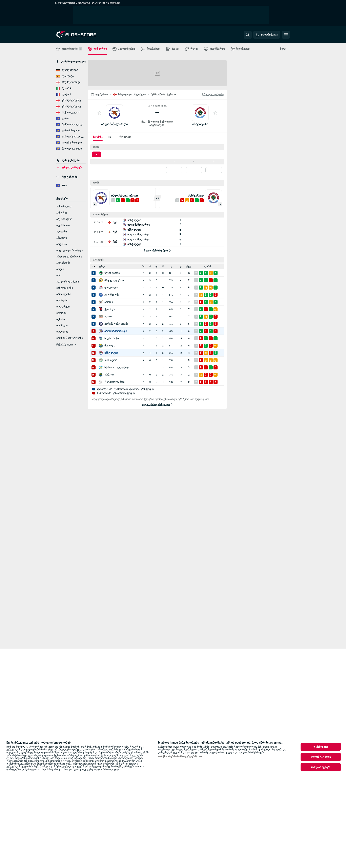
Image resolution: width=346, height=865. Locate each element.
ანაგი (108, 316)
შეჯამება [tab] (98, 136)
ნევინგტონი (112, 273)
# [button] (92, 266)
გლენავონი (111, 294)
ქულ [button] (188, 266)
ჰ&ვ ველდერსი (114, 280)
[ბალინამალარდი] (101, 331)
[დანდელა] (101, 360)
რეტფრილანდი (114, 382)
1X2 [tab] (96, 154)
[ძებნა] (248, 35)
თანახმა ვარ (320, 746)
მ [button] (150, 266)
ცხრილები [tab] (125, 136)
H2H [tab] (110, 136)
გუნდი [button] (102, 266)
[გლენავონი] (101, 295)
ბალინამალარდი (114, 124)
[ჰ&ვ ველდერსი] (101, 280)
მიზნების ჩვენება (320, 767)
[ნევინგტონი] (101, 273)
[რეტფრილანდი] (101, 382)
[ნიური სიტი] (101, 338)
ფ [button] (156, 266)
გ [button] (171, 266)
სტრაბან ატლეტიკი (116, 367)
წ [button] (163, 266)
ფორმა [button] (208, 266)
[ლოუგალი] (101, 288)
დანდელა (110, 360)
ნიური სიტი (111, 338)
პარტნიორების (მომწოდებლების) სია (180, 756)
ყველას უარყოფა (321, 756)
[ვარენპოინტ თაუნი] (101, 324)
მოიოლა (110, 345)
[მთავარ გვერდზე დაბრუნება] (84, 34)
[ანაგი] (101, 317)
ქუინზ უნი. (110, 309)
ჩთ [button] (143, 266)
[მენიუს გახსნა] (286, 35)
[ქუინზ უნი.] (101, 309)
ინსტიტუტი (200, 124)
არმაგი (109, 374)
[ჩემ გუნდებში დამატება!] (99, 113)
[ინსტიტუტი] (101, 353)
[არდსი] (101, 302)
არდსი (108, 302)
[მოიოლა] (101, 346)
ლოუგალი (111, 287)
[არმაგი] (101, 375)
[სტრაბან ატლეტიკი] (101, 367)
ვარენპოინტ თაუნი (116, 323)
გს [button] (181, 266)
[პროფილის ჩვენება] (114, 112)
